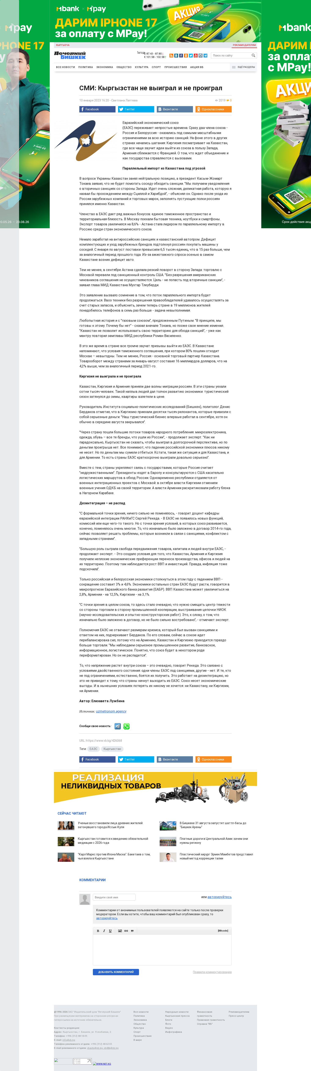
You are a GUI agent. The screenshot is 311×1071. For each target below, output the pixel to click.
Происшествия (175, 67)
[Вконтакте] (176, 55)
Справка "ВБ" (205, 1024)
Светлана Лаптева (124, 100)
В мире (137, 1040)
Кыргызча (62, 45)
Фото (168, 1024)
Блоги (168, 1020)
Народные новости (177, 1012)
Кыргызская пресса (177, 1016)
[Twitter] (191, 55)
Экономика (104, 67)
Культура (141, 67)
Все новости (65, 67)
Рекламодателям (244, 45)
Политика (85, 67)
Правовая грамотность (211, 1020)
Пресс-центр (236, 1016)
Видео (169, 1028)
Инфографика (173, 1032)
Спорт (156, 67)
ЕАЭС (93, 749)
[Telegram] (205, 55)
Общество (124, 67)
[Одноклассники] (186, 55)
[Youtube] (196, 55)
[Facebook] (181, 55)
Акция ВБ (196, 67)
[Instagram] (200, 55)
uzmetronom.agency (111, 711)
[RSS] (171, 55)
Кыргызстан (112, 749)
